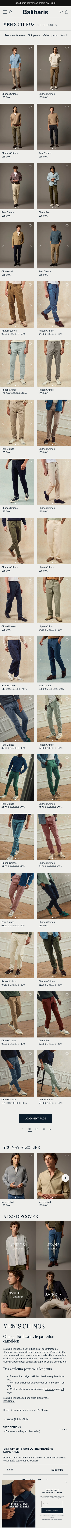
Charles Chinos (10, 94)
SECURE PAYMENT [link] (13, 1427)
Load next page (35, 1118)
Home (6, 1410)
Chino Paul (44, 212)
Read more (9, 1401)
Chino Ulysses (9, 626)
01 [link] (29, 1129)
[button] (5, 12)
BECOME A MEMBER (52, 1510)
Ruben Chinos (46, 330)
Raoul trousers (9, 330)
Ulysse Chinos (46, 567)
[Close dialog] (66, 1482)
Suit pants (34, 35)
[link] (23, 1129)
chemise (49, 1389)
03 (43, 1129)
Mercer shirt (8, 1202)
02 (36, 1129)
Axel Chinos (45, 271)
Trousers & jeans (15, 35)
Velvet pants (50, 35)
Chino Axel (7, 271)
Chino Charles (9, 1040)
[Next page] (50, 1129)
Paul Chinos (45, 153)
